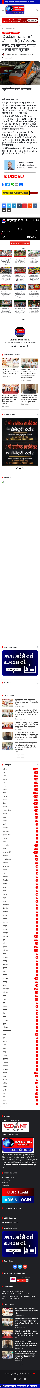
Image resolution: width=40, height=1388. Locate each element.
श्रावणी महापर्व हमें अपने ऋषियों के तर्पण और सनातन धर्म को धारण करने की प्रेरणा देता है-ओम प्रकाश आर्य (29, 374)
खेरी (4, 851)
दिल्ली (4, 1012)
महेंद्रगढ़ (5, 928)
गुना (4, 980)
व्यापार (4, 1053)
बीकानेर (5, 781)
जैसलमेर (5, 805)
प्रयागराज (6, 844)
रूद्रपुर (5, 959)
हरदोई (4, 865)
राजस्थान (5, 773)
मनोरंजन (5, 1060)
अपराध (5, 756)
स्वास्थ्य (5, 1050)
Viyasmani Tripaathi (11, 54)
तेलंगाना (5, 1033)
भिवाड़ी (5, 784)
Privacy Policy (6, 1157)
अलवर (5, 791)
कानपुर (5, 893)
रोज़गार (5, 1057)
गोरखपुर (5, 872)
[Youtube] (16, 177)
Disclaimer (5, 1160)
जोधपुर (5, 798)
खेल (4, 1071)
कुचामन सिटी (6, 812)
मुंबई (4, 1015)
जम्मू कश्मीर (6, 33)
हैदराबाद (5, 1036)
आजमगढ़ (5, 900)
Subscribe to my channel (21, 243)
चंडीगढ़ (5, 938)
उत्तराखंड (5, 955)
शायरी (4, 1067)
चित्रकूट (5, 910)
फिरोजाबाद (6, 882)
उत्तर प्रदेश (6, 822)
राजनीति (5, 767)
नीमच (4, 977)
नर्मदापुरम (5, 1005)
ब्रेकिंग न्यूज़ (12, 28)
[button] (22, 248)
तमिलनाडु (5, 1040)
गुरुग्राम (5, 935)
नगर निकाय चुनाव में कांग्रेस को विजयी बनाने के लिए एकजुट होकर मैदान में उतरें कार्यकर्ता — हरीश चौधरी (26, 723)
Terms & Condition (8, 1155)
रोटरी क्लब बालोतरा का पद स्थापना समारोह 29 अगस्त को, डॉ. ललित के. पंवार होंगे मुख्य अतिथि (29, 398)
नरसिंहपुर (5, 998)
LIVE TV (5, 753)
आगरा (4, 879)
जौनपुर (5, 907)
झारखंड (5, 1019)
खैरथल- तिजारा (7, 788)
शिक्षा (4, 763)
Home (6, 28)
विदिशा (5, 987)
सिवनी (4, 991)
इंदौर (4, 1001)
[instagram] (22, 177)
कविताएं (5, 1064)
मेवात (4, 819)
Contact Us (5, 1162)
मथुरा (4, 875)
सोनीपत (5, 952)
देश (4, 750)
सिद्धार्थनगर (6, 858)
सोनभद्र (5, 833)
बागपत (5, 861)
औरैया (4, 868)
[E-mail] (6, 177)
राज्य (4, 770)
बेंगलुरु (4, 1029)
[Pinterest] (19, 177)
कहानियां (5, 1081)
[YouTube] (21, 346)
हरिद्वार (5, 963)
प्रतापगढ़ (5, 889)
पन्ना (4, 973)
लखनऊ (5, 840)
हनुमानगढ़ (6, 809)
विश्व (4, 1074)
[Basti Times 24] (15, 9)
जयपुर (5, 795)
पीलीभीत (5, 886)
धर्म (4, 760)
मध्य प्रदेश (6, 966)
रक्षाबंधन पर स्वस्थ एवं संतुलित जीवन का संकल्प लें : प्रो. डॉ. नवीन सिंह (10, 372)
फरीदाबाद (5, 942)
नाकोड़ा (5, 816)
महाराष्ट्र (5, 1043)
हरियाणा (5, 924)
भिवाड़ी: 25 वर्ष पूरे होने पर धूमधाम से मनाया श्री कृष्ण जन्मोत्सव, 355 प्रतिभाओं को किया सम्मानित (10, 399)
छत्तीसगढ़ (5, 1047)
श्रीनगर (5, 921)
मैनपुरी (5, 903)
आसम (4, 1022)
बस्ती (4, 826)
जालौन (5, 847)
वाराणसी (5, 854)
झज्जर (5, 945)
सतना (4, 994)
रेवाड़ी (4, 931)
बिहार (4, 1026)
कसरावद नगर (7, 1008)
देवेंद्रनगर (6, 970)
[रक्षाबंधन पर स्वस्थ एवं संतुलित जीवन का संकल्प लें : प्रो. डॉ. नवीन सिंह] (10, 363)
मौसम (4, 1077)
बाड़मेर (5, 802)
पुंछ (4, 917)
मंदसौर (5, 984)
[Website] (12, 346)
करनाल (5, 949)
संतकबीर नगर (7, 837)
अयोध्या (5, 896)
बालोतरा (5, 777)
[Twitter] (13, 177)
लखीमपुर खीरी (7, 830)
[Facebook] (9, 177)
